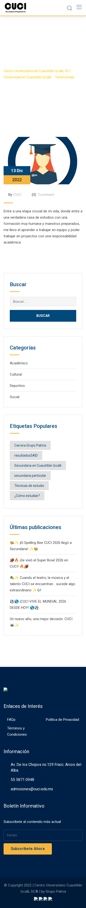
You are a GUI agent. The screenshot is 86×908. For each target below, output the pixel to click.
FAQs (11, 719)
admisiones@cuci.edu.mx (32, 789)
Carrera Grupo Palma (30, 445)
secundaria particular (30, 475)
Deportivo (17, 386)
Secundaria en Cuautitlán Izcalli (37, 465)
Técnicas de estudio (29, 486)
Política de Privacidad (62, 719)
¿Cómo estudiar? (27, 496)
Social (14, 397)
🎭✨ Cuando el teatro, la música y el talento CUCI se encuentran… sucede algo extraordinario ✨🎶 (42, 584)
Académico (19, 363)
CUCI (17, 194)
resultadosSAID (26, 455)
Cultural (16, 374)
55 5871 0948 (22, 779)
